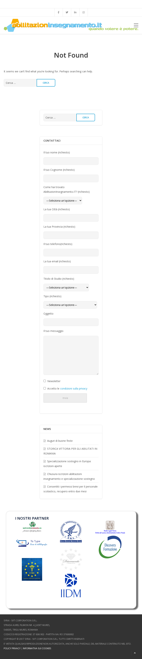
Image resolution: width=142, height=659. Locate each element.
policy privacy (12, 648)
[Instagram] (84, 12)
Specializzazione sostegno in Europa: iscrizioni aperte (67, 463)
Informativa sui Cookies (37, 648)
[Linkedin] (75, 12)
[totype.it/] (31, 545)
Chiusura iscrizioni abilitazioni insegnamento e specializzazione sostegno (69, 476)
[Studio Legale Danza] (110, 527)
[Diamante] (71, 559)
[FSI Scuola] (71, 531)
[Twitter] (67, 12)
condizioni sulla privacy (73, 388)
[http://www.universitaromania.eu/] (31, 526)
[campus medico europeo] (32, 574)
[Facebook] (59, 12)
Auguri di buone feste (60, 440)
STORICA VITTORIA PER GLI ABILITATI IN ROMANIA (70, 451)
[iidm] (71, 585)
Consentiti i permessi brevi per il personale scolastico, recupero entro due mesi (70, 489)
